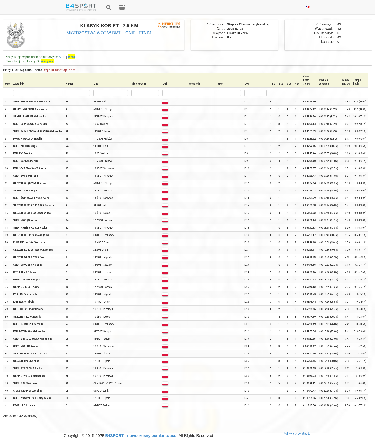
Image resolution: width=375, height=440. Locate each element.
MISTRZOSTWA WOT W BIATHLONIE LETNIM (109, 32)
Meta (71, 56)
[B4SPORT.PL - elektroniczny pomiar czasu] (122, 7)
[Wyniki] (108, 7)
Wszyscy (47, 61)
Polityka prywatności (297, 433)
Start (62, 56)
